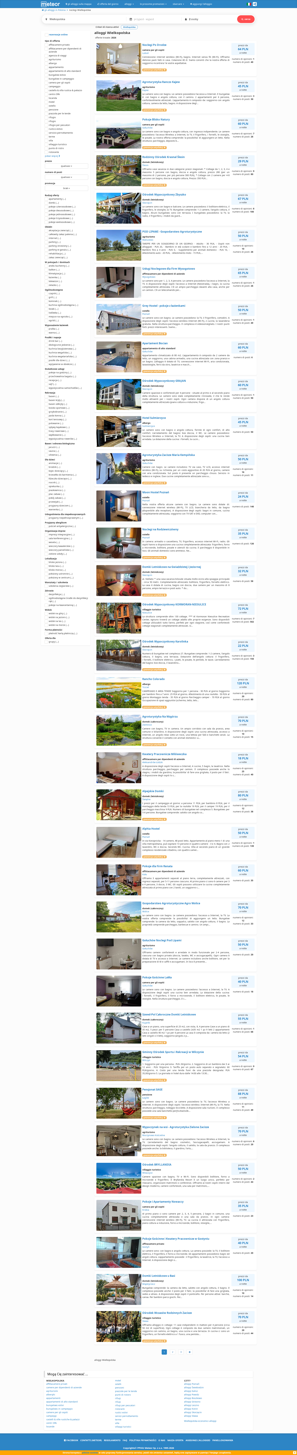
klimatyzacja (57, 273)
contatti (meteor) (91, 1440)
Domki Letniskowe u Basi (158, 1276)
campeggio (54, 86)
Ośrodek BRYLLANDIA (156, 1164)
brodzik (54, 466)
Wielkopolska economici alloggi (200, 1420)
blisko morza (57, 569)
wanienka (55, 509)
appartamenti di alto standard (62, 1401)
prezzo (48, 161)
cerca (247, 19)
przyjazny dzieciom (60, 505)
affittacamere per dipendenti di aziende (65, 50)
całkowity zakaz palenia (63, 234)
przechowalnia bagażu (62, 376)
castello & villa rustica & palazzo (65, 90)
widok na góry (58, 613)
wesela (54, 542)
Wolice (145, 911)
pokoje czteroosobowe (62, 206)
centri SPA (51, 1422)
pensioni (119, 1387)
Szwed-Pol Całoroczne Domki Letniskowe (169, 1014)
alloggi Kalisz (191, 1391)
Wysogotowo (148, 276)
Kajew (145, 90)
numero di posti (53, 172)
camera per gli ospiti (59, 82)
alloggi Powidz (191, 1394)
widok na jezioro (59, 617)
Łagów (145, 1097)
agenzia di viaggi (58, 55)
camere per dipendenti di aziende (64, 1387)
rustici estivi (121, 1412)
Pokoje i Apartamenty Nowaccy (163, 1201)
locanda (53, 98)
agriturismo (55, 59)
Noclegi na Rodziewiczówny (160, 529)
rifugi (118, 1398)
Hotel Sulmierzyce (154, 418)
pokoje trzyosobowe (61, 218)
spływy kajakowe (59, 427)
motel (52, 101)
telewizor (55, 281)
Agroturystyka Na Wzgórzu (160, 716)
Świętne (146, 799)
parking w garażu (60, 249)
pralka (54, 328)
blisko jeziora (57, 562)
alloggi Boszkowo (193, 1398)
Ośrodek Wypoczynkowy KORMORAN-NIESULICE (174, 604)
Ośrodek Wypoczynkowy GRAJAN (164, 381)
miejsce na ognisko (60, 316)
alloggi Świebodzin (194, 1387)
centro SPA (54, 94)
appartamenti (53, 1398)
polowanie (56, 423)
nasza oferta (175, 1440)
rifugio (52, 117)
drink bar (55, 340)
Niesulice (147, 612)
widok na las (57, 621)
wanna (54, 332)
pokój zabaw (57, 497)
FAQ (125, 1440)
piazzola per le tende (60, 113)
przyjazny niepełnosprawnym (66, 517)
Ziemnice (147, 724)
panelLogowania (222, 1440)
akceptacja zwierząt (61, 230)
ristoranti (120, 1408)
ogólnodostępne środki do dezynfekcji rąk (68, 600)
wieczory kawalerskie (61, 546)
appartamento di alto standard (65, 70)
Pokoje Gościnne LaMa (157, 977)
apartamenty (57, 198)
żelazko (54, 285)
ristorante (54, 152)
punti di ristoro (123, 1394)
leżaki (53, 308)
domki (54, 202)
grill (53, 297)
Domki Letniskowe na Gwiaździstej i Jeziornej (171, 567)
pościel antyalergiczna (62, 526)
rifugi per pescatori (125, 1405)
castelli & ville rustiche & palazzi (63, 1419)
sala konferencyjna (60, 538)
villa (51, 140)
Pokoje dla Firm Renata (157, 866)
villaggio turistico (58, 144)
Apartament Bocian (155, 343)
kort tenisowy (57, 419)
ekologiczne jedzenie (61, 344)
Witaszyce (147, 1172)
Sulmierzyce (148, 426)
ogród (54, 320)
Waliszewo (147, 239)
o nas (161, 1440)
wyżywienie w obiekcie (62, 364)
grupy (54, 641)
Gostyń (145, 1246)
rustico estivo (55, 128)
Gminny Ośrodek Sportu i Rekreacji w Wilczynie (173, 1052)
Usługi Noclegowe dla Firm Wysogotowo (168, 268)
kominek (55, 301)
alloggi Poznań (191, 1383)
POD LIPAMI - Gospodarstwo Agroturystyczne (172, 231)
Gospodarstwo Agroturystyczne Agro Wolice (171, 903)
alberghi (50, 1394)
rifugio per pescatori (59, 125)
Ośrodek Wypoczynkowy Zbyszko (164, 194)
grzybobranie (57, 411)
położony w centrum (61, 577)
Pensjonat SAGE (152, 1089)
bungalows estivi (55, 1405)
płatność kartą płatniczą (63, 633)
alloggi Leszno (191, 1405)
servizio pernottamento (61, 132)
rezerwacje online (58, 34)
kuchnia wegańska (60, 352)
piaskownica (57, 490)
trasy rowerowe (58, 431)
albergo (53, 63)
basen (54, 396)
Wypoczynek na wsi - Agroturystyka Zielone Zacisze (175, 1127)
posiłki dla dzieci (59, 360)
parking (54, 241)
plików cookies (90, 1452)
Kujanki (146, 1022)
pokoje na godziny (60, 372)
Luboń (145, 53)
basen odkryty (58, 403)
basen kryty (56, 400)
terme (52, 136)
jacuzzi (54, 447)
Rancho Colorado (153, 679)
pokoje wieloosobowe (61, 222)
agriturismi (52, 1391)
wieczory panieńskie (61, 549)
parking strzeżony (60, 245)
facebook (72, 1440)
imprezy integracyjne (61, 534)
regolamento (112, 1440)
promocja (50, 183)
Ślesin (145, 165)
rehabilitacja (57, 253)
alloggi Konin (191, 1408)
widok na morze (59, 624)
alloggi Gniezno (192, 1401)
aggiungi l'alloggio (198, 1440)
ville (117, 1423)
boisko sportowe (59, 407)
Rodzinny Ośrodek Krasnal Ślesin (163, 157)
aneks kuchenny (59, 265)
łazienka (55, 277)
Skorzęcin (147, 202)
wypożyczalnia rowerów (63, 438)
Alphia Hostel (151, 828)
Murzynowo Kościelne (153, 1135)
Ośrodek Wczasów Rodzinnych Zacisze (167, 1313)
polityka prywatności (142, 1440)
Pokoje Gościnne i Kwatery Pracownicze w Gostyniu (175, 1238)
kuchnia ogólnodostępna (63, 304)
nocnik (54, 482)
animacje (55, 463)
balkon (54, 269)
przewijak (55, 501)
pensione (53, 109)
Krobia (145, 1209)
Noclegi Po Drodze (154, 45)
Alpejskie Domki (153, 791)
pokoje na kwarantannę (63, 605)
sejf (52, 384)
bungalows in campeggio (59, 1408)
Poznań (146, 313)
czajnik (54, 293)
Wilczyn (146, 1060)
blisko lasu (56, 565)
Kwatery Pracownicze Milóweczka (164, 754)
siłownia (55, 454)
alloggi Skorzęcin (193, 1412)
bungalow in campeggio (61, 78)
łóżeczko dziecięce (60, 478)
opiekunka (56, 486)
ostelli (118, 1384)
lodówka (55, 312)
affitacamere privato (59, 44)
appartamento (56, 67)
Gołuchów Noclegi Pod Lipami (161, 940)
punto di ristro (56, 148)
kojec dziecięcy (58, 470)
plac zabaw (56, 494)
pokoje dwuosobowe (61, 210)
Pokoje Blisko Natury (156, 119)
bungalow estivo (57, 74)
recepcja (55, 380)
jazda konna (57, 415)
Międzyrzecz (148, 1283)
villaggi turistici (123, 1426)
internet (55, 238)
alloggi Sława (191, 1415)
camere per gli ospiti (57, 1412)
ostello (52, 105)
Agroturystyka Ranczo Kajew (161, 82)
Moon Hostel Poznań (155, 492)
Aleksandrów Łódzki (152, 762)
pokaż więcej (52, 155)
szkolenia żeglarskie (61, 585)
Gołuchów (147, 127)
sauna (54, 450)
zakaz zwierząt (58, 257)
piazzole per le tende (126, 1391)
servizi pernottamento (126, 1416)
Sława (145, 1321)
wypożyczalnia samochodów (65, 387)
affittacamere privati (56, 1383)
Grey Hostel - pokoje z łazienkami (163, 305)
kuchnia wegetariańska (62, 356)
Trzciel (145, 687)
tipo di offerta (52, 40)
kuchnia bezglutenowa (62, 348)
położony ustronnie (60, 573)
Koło (144, 874)
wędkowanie (57, 434)
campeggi (51, 1415)
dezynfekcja (57, 594)
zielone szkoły (58, 553)
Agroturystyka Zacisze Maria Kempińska (168, 455)
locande (50, 1426)
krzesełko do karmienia (62, 474)
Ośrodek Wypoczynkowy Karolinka (165, 641)
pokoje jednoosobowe (62, 214)
